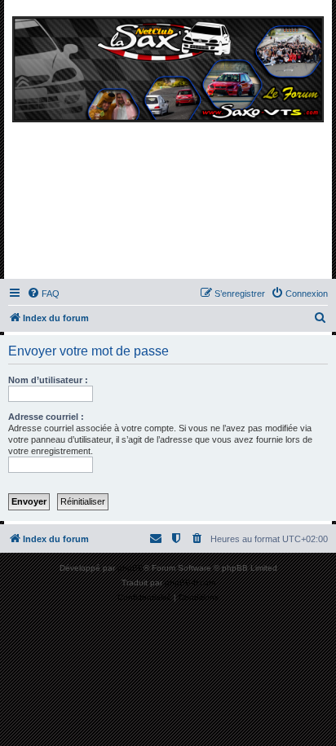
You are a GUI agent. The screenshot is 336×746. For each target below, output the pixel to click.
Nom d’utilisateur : (48, 380)
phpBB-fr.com (190, 582)
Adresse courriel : (46, 417)
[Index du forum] (168, 143)
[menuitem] (43, 293)
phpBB (130, 567)
